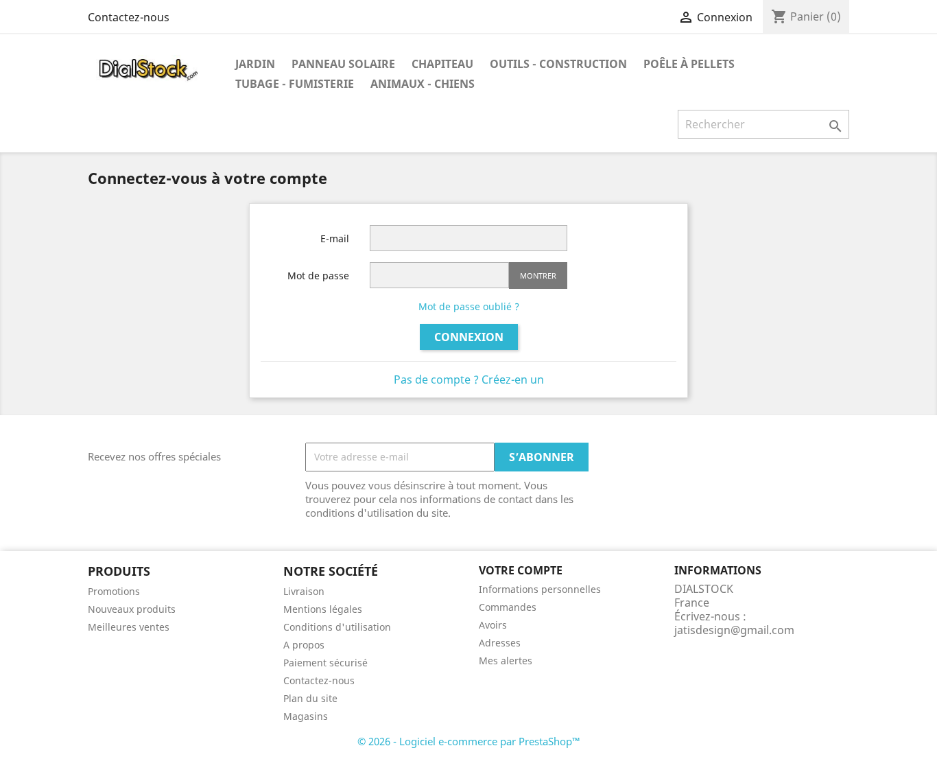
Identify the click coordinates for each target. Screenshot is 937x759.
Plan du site (310, 698)
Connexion (468, 337)
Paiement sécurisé (325, 662)
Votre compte (520, 570)
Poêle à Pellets (689, 63)
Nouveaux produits (132, 609)
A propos (303, 644)
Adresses (500, 642)
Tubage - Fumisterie (294, 83)
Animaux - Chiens (422, 83)
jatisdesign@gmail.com (734, 630)
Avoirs (493, 624)
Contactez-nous (128, 17)
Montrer (538, 275)
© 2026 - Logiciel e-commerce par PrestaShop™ (468, 741)
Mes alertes (505, 660)
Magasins (305, 716)
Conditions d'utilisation (337, 626)
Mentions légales (322, 609)
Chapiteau (442, 63)
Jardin (255, 63)
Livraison (303, 591)
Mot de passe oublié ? (468, 306)
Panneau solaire (343, 63)
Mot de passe (318, 275)
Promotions (114, 591)
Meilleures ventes (128, 626)
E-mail (334, 238)
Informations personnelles (540, 589)
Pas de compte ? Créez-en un (469, 379)
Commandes (507, 607)
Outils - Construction (558, 63)
